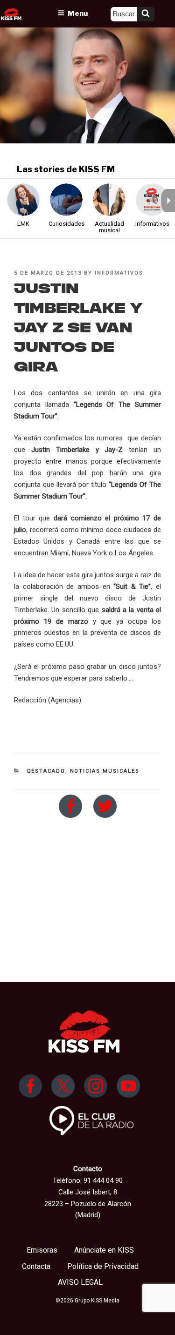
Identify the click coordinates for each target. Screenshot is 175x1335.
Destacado (46, 771)
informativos (119, 273)
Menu (78, 13)
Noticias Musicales (105, 771)
